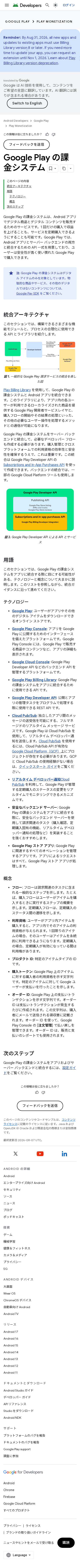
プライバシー (12, 1262)
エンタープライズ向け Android (24, 1183)
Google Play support (17, 1449)
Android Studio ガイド (18, 1390)
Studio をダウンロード (18, 1411)
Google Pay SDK (27, 293)
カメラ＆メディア (15, 1255)
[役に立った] (47, 134)
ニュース (9, 1203)
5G (5, 1269)
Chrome (8, 1490)
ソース (7, 1196)
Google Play (17, 21)
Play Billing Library (17, 390)
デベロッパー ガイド (17, 1397)
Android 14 (10, 1352)
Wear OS (9, 1293)
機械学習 (9, 1241)
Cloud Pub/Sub (50, 741)
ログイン (69, 5)
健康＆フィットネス (16, 1248)
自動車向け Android (16, 1307)
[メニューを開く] (7, 5)
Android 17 (10, 1332)
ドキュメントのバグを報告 (21, 1442)
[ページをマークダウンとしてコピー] (64, 168)
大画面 (7, 1287)
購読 (66, 1543)
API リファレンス (14, 1404)
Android (9, 1176)
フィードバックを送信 (26, 145)
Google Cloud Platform (19, 1504)
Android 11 (10, 1372)
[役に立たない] (53, 134)
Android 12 (10, 1366)
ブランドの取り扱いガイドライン (28, 1532)
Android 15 (10, 1345)
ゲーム (7, 1235)
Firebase (9, 1497)
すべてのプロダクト (16, 1510)
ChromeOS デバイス (17, 1300)
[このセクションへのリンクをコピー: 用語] (18, 560)
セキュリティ (12, 1190)
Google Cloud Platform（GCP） (36, 751)
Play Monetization (55, 21)
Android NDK (12, 1418)
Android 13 (10, 1359)
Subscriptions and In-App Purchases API (33, 465)
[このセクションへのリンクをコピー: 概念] (16, 878)
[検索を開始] (47, 5)
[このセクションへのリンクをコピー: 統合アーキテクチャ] (53, 315)
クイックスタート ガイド (38, 767)
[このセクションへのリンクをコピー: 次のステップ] (38, 1053)
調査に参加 (10, 1456)
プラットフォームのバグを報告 (24, 1435)
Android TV (11, 1314)
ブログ (7, 1210)
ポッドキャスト (13, 1217)
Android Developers (15, 121)
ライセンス (33, 1525)
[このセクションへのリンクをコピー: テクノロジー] (33, 602)
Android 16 (10, 1338)
